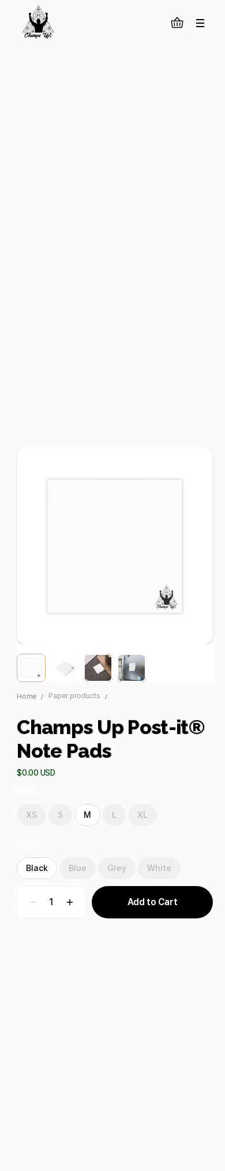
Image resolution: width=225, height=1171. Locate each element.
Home (26, 696)
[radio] (31, 815)
